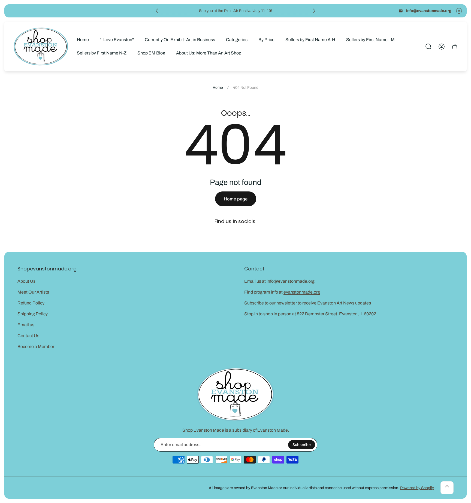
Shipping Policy (32, 314)
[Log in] (442, 47)
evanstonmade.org (301, 292)
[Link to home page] (235, 394)
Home (218, 88)
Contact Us (28, 335)
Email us (25, 324)
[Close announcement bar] (459, 11)
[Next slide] (314, 11)
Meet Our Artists (33, 292)
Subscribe (301, 444)
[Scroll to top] (447, 487)
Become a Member (35, 346)
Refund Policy (30, 303)
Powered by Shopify (417, 488)
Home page (235, 199)
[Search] (428, 47)
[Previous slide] (157, 11)
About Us (26, 281)
